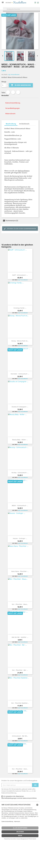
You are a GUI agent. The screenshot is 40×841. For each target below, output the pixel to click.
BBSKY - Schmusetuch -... (20, 505)
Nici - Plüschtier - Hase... (20, 769)
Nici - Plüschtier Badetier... (20, 703)
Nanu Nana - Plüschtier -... (20, 571)
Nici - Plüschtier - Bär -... (20, 670)
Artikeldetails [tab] (24, 124)
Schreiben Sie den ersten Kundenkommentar (21, 228)
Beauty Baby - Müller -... (20, 440)
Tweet (13, 92)
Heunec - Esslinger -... (20, 538)
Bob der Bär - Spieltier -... (20, 637)
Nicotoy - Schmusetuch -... (20, 472)
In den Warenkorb (21, 85)
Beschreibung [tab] (11, 124)
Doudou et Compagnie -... (20, 407)
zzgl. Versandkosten (14, 74)
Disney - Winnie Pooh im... (20, 341)
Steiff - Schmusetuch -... (20, 275)
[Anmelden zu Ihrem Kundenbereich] (35, 2)
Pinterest (18, 92)
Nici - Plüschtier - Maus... (20, 604)
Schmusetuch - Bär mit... (20, 736)
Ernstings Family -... (20, 308)
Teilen (8, 92)
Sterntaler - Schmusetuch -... (20, 374)
